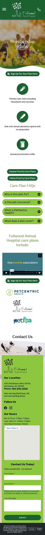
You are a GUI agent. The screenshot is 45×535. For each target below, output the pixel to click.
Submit (22, 517)
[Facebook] (6, 408)
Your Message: (10, 498)
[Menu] (4, 9)
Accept (31, 529)
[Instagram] (10, 408)
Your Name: (9, 474)
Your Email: (9, 484)
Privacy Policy (39, 529)
